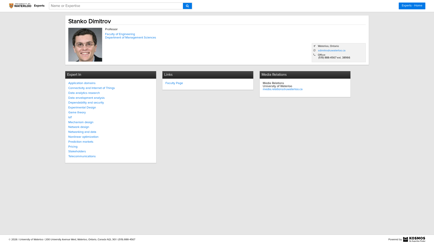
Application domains (81, 83)
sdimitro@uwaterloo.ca (332, 50)
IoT (70, 117)
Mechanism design (80, 122)
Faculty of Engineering (120, 34)
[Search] (187, 6)
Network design (78, 127)
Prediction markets (80, 141)
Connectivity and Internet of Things (91, 88)
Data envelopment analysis (86, 97)
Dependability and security (86, 102)
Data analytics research (84, 93)
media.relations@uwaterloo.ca (283, 89)
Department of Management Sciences (130, 37)
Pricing (72, 146)
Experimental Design (82, 107)
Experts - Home (412, 5)
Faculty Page (174, 83)
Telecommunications (82, 156)
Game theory (77, 112)
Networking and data (82, 132)
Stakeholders (77, 151)
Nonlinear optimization (83, 136)
